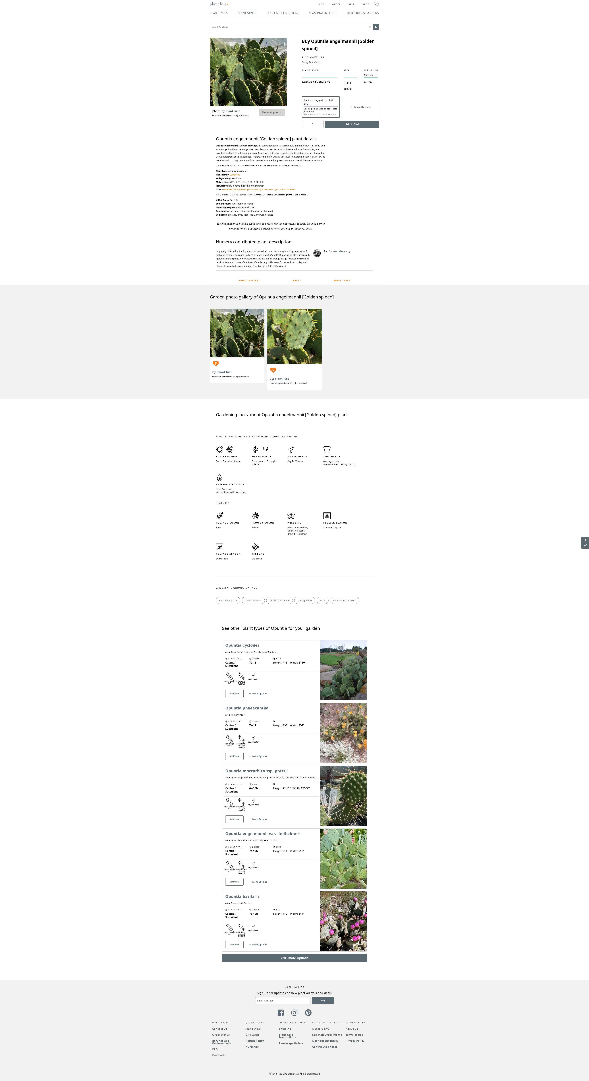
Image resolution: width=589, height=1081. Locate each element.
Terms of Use (354, 1034)
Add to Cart (352, 124)
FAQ (215, 1049)
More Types (342, 280)
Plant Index (253, 1028)
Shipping (285, 1028)
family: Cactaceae (279, 600)
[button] (370, 27)
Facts (297, 280)
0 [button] (376, 3)
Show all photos (272, 112)
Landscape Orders (291, 1043)
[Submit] (376, 27)
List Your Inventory (325, 1040)
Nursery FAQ (320, 1028)
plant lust (225, 372)
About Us (352, 1028)
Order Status (221, 1034)
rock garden (261, 189)
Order (336, 4)
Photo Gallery (249, 280)
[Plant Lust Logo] (219, 4)
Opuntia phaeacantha (247, 708)
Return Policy (255, 1040)
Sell (352, 4)
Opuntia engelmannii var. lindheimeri (262, 833)
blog (366, 4)
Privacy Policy (355, 1040)
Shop (321, 4)
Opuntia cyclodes (242, 645)
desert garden (246, 189)
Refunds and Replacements (221, 1042)
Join (323, 1000)
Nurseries (252, 1046)
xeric (271, 189)
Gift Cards (252, 1034)
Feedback (218, 1055)
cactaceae (235, 174)
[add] (320, 124)
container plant (230, 189)
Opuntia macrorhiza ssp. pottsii (256, 770)
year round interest (285, 189)
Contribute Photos (324, 1046)
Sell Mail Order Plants (327, 1034)
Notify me (234, 693)
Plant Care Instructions (287, 1036)
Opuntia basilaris (242, 896)
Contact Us (219, 1028)
